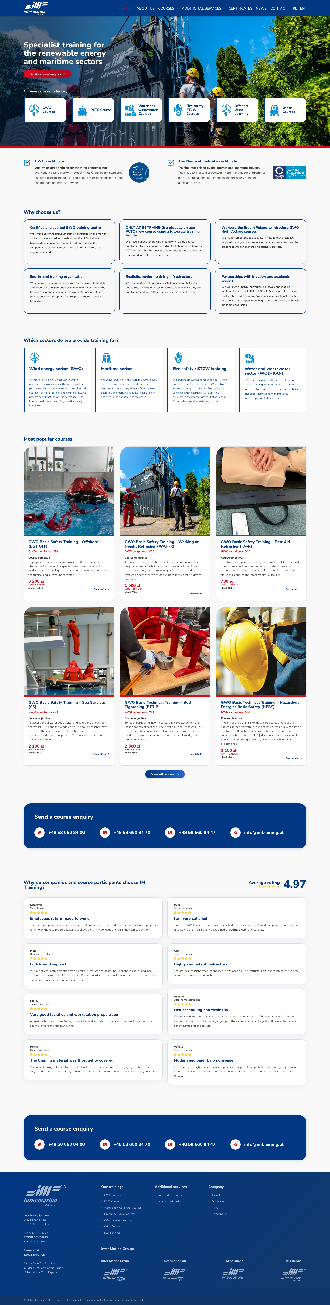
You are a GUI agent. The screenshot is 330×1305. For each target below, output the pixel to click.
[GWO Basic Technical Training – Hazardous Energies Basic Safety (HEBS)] (261, 651)
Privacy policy (219, 1214)
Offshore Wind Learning (242, 110)
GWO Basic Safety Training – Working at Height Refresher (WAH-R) (162, 544)
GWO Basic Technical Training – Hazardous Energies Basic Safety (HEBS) (260, 704)
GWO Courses (48, 109)
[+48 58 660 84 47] (172, 832)
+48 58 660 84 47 (197, 832)
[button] (177, 8)
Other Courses (288, 109)
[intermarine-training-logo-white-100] (37, 8)
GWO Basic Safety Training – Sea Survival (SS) (66, 704)
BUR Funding (112, 1233)
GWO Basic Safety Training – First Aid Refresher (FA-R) (255, 544)
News (214, 1207)
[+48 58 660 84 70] (107, 832)
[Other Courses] (275, 110)
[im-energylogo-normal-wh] (293, 1275)
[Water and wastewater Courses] (131, 110)
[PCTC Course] (82, 110)
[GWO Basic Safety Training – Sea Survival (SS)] (69, 651)
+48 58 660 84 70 (132, 832)
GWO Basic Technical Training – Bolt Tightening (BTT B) (158, 704)
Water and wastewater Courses (148, 110)
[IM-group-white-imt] (115, 1275)
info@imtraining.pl (264, 832)
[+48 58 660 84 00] (41, 832)
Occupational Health (169, 1201)
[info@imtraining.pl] (237, 832)
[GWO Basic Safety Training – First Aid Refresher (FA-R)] (261, 491)
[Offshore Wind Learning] (226, 110)
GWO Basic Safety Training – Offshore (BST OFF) (63, 544)
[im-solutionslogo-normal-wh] (234, 1275)
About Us (216, 1195)
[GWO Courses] (35, 110)
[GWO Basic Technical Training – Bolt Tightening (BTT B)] (165, 651)
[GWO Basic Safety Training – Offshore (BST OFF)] (69, 491)
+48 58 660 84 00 (66, 832)
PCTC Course (101, 110)
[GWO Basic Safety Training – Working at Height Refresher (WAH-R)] (165, 491)
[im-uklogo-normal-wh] (175, 1275)
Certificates (217, 1201)
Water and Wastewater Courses (123, 1207)
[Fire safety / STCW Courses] (178, 110)
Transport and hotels (170, 1195)
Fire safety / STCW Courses (195, 110)
